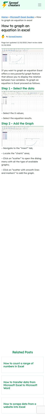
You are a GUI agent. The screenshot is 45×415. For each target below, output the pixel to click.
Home (4, 17)
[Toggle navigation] (39, 4)
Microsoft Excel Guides (22, 17)
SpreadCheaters (15, 36)
